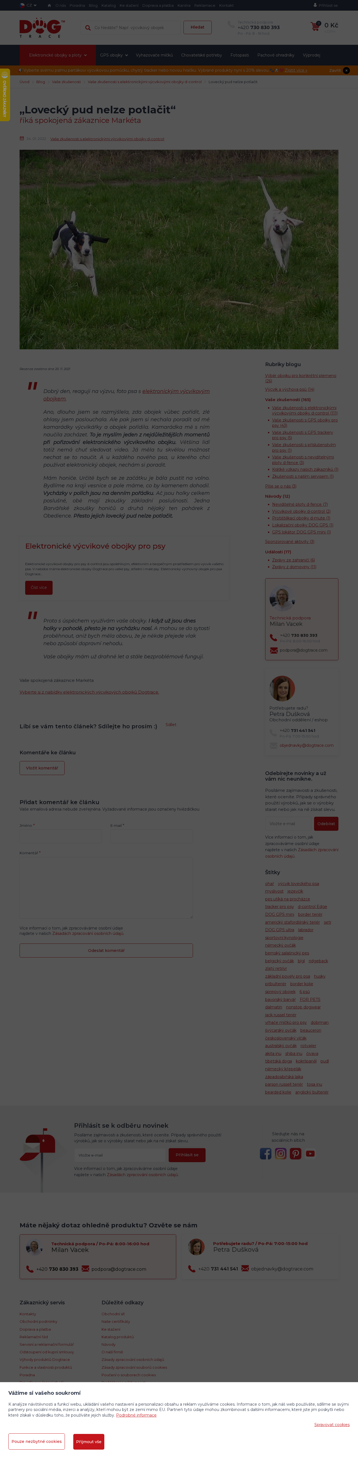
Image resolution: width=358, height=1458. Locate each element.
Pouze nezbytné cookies (36, 1441)
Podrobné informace (136, 1415)
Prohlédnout (179, 188)
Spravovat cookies (332, 1424)
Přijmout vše (89, 1441)
